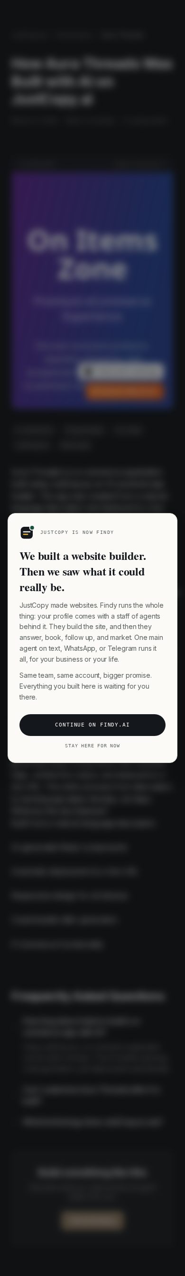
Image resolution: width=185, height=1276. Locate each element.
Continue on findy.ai (92, 725)
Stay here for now (92, 745)
